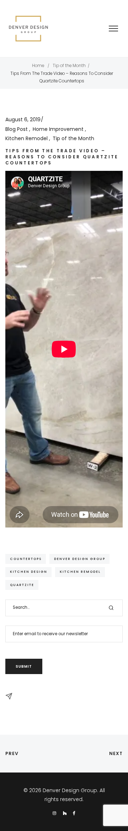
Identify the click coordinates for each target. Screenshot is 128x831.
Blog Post (17, 129)
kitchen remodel (80, 571)
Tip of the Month (69, 65)
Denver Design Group (79, 558)
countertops (26, 558)
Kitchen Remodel (27, 138)
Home (38, 65)
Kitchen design (28, 571)
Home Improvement (59, 129)
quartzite (22, 584)
